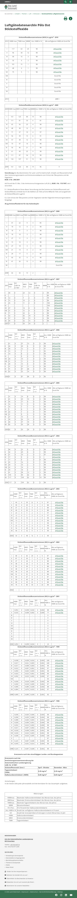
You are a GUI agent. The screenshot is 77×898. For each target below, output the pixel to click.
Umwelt (17, 14)
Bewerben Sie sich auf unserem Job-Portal (20, 882)
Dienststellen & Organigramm (15, 858)
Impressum (25, 892)
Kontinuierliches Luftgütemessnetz (53, 14)
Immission (36, 14)
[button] (65, 2)
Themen (24, 14)
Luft (30, 14)
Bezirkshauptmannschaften (14, 860)
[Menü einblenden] (70, 2)
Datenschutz (34, 892)
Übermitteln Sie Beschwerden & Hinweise (20, 878)
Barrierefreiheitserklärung (47, 892)
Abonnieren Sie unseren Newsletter (18, 886)
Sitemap (60, 892)
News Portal (9, 867)
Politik (8, 865)
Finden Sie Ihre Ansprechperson (17, 871)
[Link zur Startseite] (11, 7)
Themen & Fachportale (13, 863)
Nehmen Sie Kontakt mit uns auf (17, 875)
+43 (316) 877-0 (15, 845)
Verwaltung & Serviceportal (14, 855)
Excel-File (58, 49)
